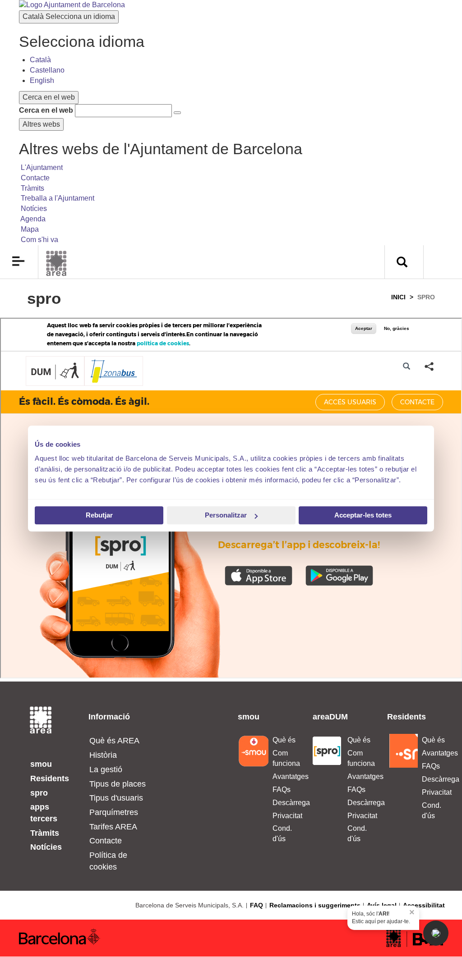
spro (39, 792)
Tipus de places (117, 783)
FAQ (256, 905)
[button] (435, 933)
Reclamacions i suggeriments (314, 905)
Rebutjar (99, 515)
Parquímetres (113, 812)
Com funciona (286, 758)
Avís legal (382, 905)
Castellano (47, 70)
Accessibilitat (424, 905)
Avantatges (286, 776)
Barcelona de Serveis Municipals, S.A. (189, 905)
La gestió (105, 769)
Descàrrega (286, 802)
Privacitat (286, 816)
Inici (398, 297)
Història (103, 755)
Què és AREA (114, 740)
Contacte (105, 840)
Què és (284, 740)
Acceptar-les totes (363, 515)
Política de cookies (108, 861)
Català (69, 16)
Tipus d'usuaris (116, 797)
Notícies (46, 847)
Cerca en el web (46, 110)
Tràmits (44, 833)
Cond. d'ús (282, 833)
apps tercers (43, 812)
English (42, 80)
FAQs (282, 789)
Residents (49, 778)
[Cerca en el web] (177, 112)
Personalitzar (226, 515)
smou (41, 764)
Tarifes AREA (113, 826)
